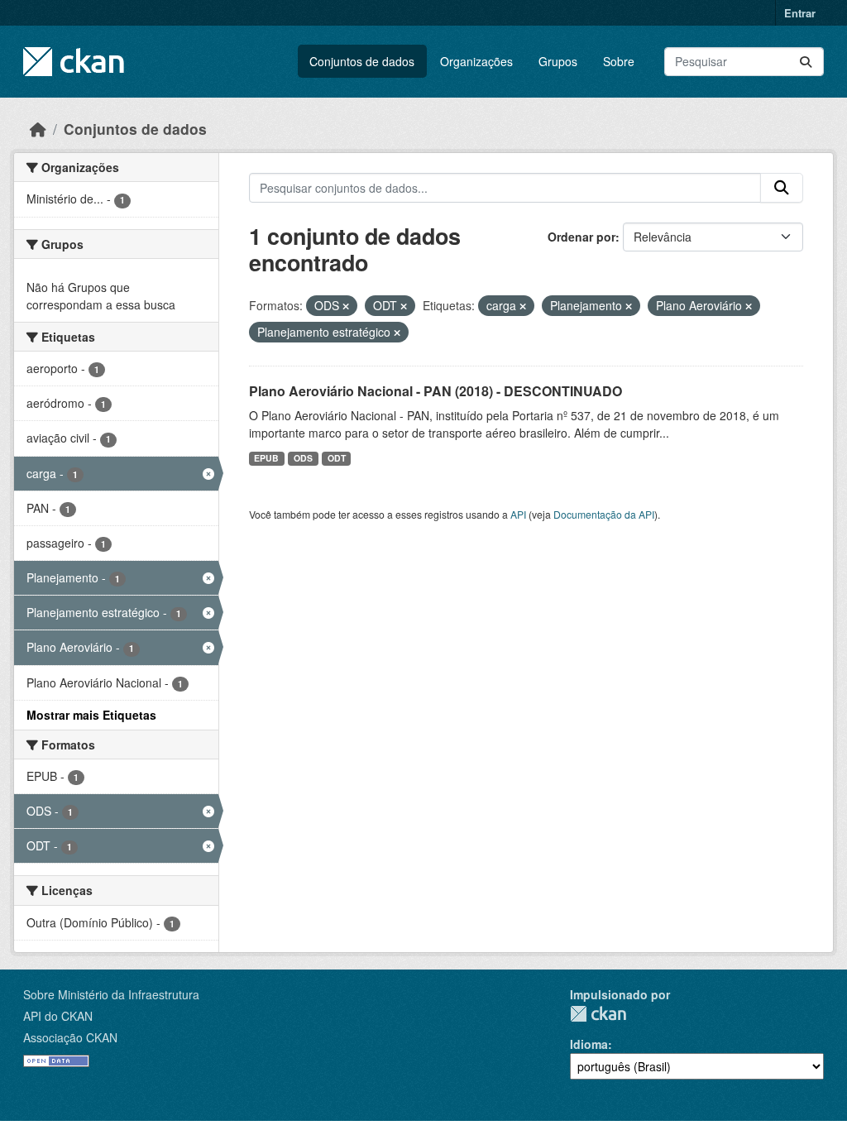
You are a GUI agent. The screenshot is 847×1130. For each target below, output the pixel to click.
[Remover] (345, 306)
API (518, 514)
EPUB (266, 458)
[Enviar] (805, 61)
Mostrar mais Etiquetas (91, 714)
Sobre (618, 61)
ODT (337, 458)
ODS (303, 458)
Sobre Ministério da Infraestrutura (111, 994)
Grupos (557, 61)
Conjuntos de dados (361, 61)
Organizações (476, 61)
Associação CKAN (70, 1037)
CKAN (598, 1013)
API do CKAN (58, 1016)
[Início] (38, 128)
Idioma (589, 1044)
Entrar (800, 13)
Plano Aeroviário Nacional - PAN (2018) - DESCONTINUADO (435, 390)
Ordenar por (581, 236)
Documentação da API (603, 514)
